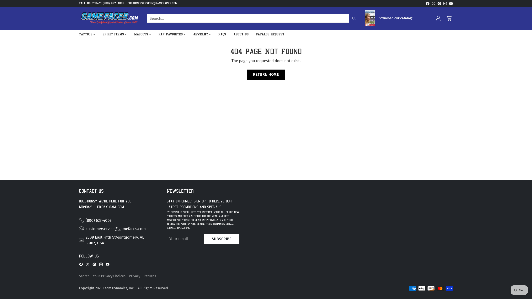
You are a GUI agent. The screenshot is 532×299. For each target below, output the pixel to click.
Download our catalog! (395, 18)
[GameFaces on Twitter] (433, 4)
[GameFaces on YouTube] (451, 4)
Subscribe (222, 239)
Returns (150, 276)
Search (84, 276)
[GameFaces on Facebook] (428, 4)
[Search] (353, 18)
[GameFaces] (109, 18)
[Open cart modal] (449, 18)
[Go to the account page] (438, 18)
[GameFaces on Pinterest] (439, 4)
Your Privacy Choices (109, 276)
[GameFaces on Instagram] (445, 4)
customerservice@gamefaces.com (152, 3)
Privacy (134, 276)
